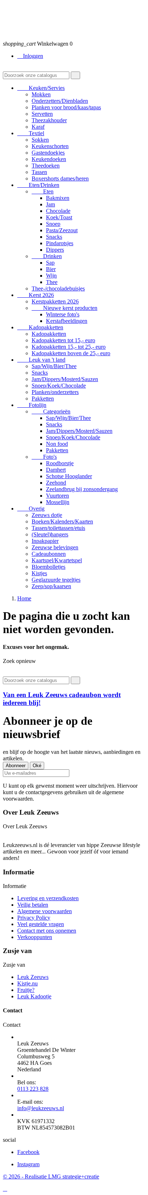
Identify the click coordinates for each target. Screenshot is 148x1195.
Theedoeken (46, 165)
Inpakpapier (45, 541)
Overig (31, 508)
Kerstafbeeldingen (66, 321)
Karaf (38, 127)
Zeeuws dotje (47, 515)
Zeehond (56, 483)
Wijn (51, 276)
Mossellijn (57, 502)
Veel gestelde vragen (40, 924)
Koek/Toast (59, 217)
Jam (50, 204)
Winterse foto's (62, 314)
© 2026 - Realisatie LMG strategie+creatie (51, 1176)
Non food (57, 444)
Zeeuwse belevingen (55, 547)
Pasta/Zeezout (62, 230)
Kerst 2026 (35, 295)
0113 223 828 (32, 1089)
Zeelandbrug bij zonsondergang (82, 489)
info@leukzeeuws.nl (40, 1108)
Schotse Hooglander (69, 476)
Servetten (42, 114)
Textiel (30, 133)
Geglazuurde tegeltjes (56, 580)
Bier (51, 269)
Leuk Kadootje (34, 996)
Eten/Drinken (38, 185)
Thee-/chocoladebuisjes (58, 288)
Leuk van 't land (41, 360)
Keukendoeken (49, 159)
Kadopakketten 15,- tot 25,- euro (69, 347)
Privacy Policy (33, 918)
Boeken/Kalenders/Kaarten (62, 521)
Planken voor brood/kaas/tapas (66, 107)
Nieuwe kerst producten (64, 308)
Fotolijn (31, 405)
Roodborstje (60, 463)
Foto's (44, 457)
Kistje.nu (27, 983)
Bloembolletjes (48, 567)
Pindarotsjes (59, 243)
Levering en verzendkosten (48, 898)
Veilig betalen (32, 905)
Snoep (53, 224)
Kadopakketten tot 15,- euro (63, 340)
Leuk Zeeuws (32, 977)
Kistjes (39, 573)
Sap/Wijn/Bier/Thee (54, 366)
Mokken (41, 94)
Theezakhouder (49, 120)
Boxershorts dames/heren (60, 178)
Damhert (56, 470)
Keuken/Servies (41, 88)
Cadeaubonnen (49, 554)
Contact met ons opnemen (46, 931)
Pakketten (43, 398)
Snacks (54, 237)
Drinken (47, 256)
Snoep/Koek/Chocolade (59, 386)
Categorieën (51, 411)
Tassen (39, 172)
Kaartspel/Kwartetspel (57, 560)
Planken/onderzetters (55, 392)
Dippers (55, 250)
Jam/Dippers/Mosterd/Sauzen (65, 379)
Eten (43, 191)
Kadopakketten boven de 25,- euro (71, 353)
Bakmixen (57, 198)
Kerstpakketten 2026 (55, 301)
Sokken (40, 140)
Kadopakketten (40, 327)
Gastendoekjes (48, 153)
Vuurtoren (57, 496)
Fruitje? (25, 990)
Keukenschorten (50, 146)
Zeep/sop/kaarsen (51, 586)
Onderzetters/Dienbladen (60, 101)
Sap (50, 263)
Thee (51, 282)
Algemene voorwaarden (44, 911)
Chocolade (58, 211)
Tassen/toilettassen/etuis (58, 528)
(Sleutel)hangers (50, 534)
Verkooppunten (34, 937)
